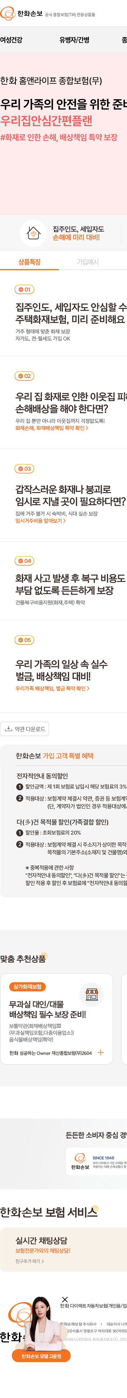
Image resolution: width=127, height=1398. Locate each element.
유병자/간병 (74, 39)
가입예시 (88, 261)
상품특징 (29, 261)
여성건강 (11, 39)
